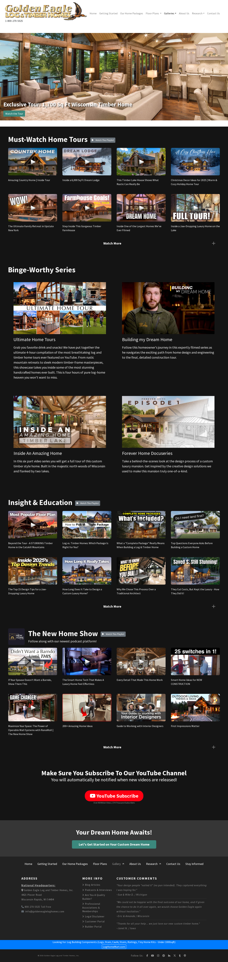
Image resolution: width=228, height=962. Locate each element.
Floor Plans (152, 13)
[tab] (114, 243)
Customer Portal (94, 921)
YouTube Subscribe (116, 796)
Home (93, 13)
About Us (184, 13)
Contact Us (213, 13)
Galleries (169, 13)
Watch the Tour (14, 113)
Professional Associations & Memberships (91, 907)
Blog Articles (92, 884)
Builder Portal (93, 926)
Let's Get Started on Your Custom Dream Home (114, 844)
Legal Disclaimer (94, 916)
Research (197, 13)
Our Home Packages (131, 13)
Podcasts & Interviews (98, 890)
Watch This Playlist (104, 140)
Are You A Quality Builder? (93, 896)
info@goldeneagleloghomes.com (44, 911)
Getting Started (108, 13)
